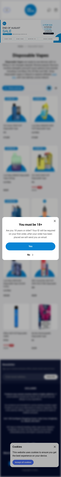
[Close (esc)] (54, 221)
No (28, 254)
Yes (30, 246)
